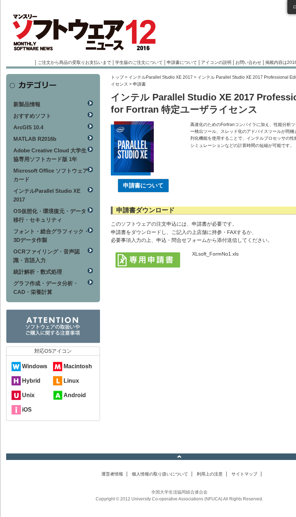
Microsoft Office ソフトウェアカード (50, 175)
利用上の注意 (210, 474)
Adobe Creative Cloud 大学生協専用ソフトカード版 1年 (50, 154)
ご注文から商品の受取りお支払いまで (74, 62)
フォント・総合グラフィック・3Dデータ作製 (51, 235)
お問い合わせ (248, 62)
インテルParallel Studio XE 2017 (161, 77)
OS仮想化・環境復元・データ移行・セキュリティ (49, 215)
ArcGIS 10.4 (28, 127)
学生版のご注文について (139, 62)
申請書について (182, 62)
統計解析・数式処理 (37, 272)
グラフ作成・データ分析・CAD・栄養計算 (45, 287)
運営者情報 (112, 474)
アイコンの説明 (216, 62)
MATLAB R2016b (34, 139)
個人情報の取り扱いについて (160, 474)
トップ (117, 77)
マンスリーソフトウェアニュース (82, 32)
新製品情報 (26, 104)
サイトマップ (244, 474)
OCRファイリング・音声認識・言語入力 (46, 255)
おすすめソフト (32, 116)
